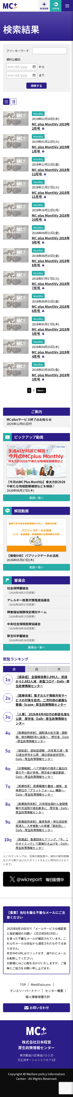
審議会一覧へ (36, 647)
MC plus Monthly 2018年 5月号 (51, 331)
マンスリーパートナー (25, 991)
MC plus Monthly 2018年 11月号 (51, 194)
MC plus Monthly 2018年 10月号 (51, 217)
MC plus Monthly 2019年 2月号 (51, 126)
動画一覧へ (36, 498)
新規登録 (44, 8)
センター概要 (54, 991)
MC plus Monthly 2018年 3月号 (51, 377)
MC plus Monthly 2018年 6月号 (51, 308)
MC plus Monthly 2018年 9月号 (51, 240)
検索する (36, 86)
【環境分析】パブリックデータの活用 (32, 555)
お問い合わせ (39, 1007)
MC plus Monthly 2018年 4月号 (51, 354)
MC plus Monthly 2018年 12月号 (51, 171)
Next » (41, 390)
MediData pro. (41, 984)
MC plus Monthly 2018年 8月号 (51, 262)
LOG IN (55, 8)
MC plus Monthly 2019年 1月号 (51, 149)
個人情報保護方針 (38, 997)
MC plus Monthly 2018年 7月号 (51, 285)
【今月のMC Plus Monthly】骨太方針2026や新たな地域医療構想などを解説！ (36, 484)
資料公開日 (13, 59)
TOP (23, 984)
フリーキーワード (17, 51)
